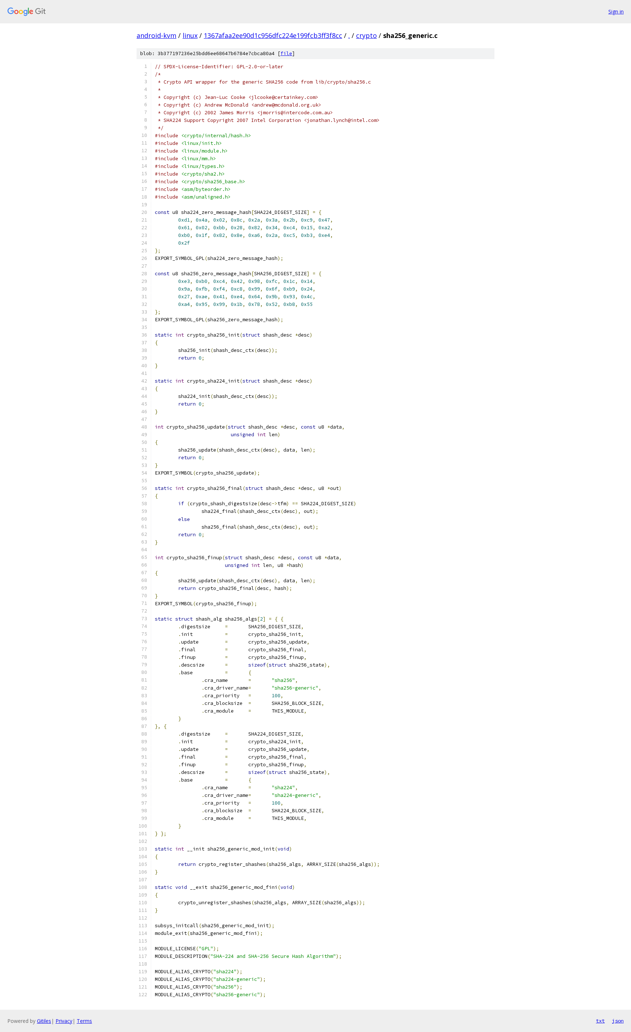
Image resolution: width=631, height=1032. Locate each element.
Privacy (64, 1020)
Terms (84, 1020)
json (618, 1020)
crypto (366, 35)
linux (190, 35)
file (286, 53)
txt (600, 1020)
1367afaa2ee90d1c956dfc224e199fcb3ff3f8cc (273, 35)
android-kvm (156, 35)
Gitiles (44, 1020)
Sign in (616, 11)
